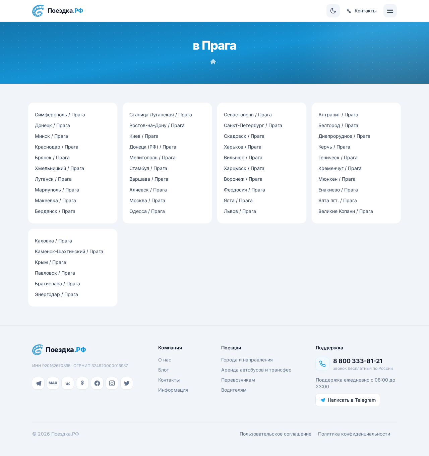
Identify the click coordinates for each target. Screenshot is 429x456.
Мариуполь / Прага (57, 189)
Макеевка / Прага (55, 200)
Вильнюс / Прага (243, 157)
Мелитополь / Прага (152, 157)
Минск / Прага (51, 136)
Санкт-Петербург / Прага (253, 125)
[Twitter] (127, 383)
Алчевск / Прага (148, 189)
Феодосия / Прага (244, 189)
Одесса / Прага (147, 211)
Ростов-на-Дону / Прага (157, 125)
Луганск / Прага (53, 179)
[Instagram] (112, 383)
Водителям (234, 390)
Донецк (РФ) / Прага (152, 147)
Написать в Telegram (352, 400)
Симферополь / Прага (60, 114)
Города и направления (247, 359)
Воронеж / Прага (243, 179)
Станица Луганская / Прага (160, 114)
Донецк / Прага (52, 125)
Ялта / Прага (238, 200)
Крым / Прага (50, 262)
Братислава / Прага (57, 283)
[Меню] (390, 10)
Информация (173, 390)
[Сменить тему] (333, 10)
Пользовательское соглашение (275, 434)
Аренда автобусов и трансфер (256, 370)
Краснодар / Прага (56, 147)
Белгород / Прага (338, 125)
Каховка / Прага (53, 240)
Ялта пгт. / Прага (337, 200)
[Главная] (213, 61)
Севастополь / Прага (248, 114)
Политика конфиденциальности (354, 434)
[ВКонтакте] (68, 383)
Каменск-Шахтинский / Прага (69, 251)
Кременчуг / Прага (340, 168)
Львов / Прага (240, 211)
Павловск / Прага (55, 273)
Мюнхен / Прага (337, 179)
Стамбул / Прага (148, 168)
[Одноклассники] (82, 383)
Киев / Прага (144, 136)
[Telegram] (38, 383)
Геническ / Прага (338, 157)
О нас (164, 359)
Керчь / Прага (334, 147)
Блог (163, 370)
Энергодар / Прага (56, 294)
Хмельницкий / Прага (59, 168)
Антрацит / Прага (338, 114)
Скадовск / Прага (244, 136)
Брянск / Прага (52, 157)
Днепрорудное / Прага (344, 136)
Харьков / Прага (242, 147)
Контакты (169, 380)
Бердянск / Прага (55, 211)
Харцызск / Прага (244, 168)
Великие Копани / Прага (345, 211)
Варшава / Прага (148, 179)
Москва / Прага (147, 200)
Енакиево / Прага (338, 189)
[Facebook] (97, 383)
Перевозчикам (238, 380)
